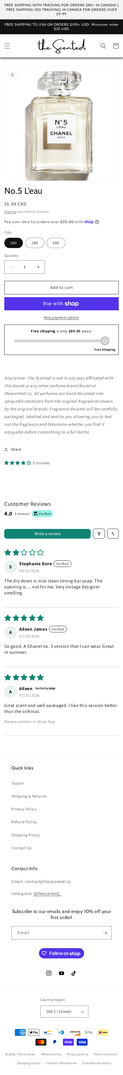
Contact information (61, 1063)
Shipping (10, 211)
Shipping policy (29, 1063)
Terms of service (106, 1054)
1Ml (13, 242)
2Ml (34, 242)
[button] (7, 46)
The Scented (26, 1054)
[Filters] (99, 534)
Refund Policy (24, 821)
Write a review (47, 534)
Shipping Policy (25, 835)
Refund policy (51, 1054)
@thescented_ (47, 893)
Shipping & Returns (29, 796)
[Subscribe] (105, 933)
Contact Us (21, 847)
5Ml (56, 242)
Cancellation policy (96, 1063)
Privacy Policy (23, 809)
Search (17, 783)
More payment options (61, 317)
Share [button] (16, 449)
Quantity (11, 255)
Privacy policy (77, 1054)
